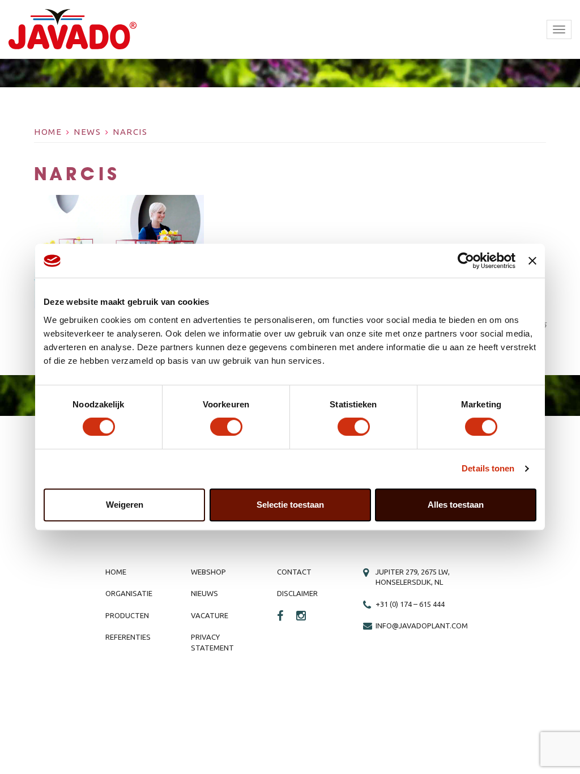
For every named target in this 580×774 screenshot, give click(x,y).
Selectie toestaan (290, 504)
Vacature (209, 615)
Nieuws (204, 593)
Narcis (130, 132)
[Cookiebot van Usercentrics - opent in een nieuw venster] (465, 260)
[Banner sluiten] (532, 261)
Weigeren (124, 504)
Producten (127, 615)
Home (48, 132)
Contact (294, 572)
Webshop (208, 572)
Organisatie (128, 593)
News (87, 132)
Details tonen (488, 468)
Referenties (128, 637)
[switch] (226, 427)
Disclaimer (297, 593)
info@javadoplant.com (422, 626)
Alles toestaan (456, 504)
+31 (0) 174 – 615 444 (410, 604)
